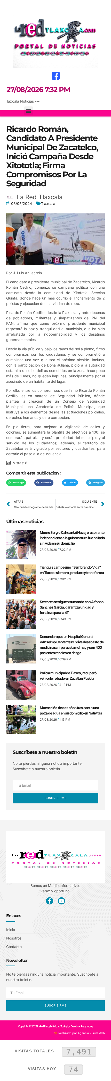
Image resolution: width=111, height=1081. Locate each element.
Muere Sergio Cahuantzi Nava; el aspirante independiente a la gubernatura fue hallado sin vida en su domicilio (72, 537)
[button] (8, 7)
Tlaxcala (48, 203)
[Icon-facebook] (49, 900)
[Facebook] (55, 75)
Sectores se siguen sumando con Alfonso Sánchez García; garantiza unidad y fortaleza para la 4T (72, 607)
